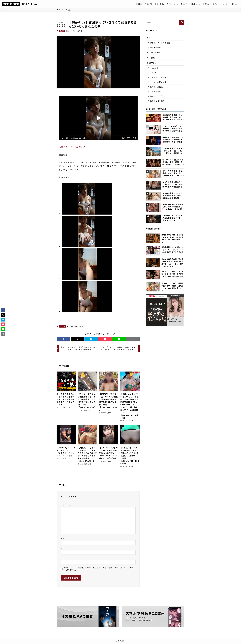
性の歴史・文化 (156, 96)
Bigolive (73, 326)
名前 (63, 538)
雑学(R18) (154, 63)
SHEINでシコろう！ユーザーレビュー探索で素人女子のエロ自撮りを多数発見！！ (172, 128)
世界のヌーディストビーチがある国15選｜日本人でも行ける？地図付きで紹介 (172, 150)
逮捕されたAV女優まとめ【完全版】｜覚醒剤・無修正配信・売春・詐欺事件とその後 (172, 139)
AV (150, 37)
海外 (81, 326)
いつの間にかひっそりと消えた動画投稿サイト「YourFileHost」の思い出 (172, 218)
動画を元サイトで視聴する (72, 147)
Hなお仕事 (154, 68)
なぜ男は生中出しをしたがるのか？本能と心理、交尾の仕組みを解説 (172, 195)
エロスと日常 (155, 52)
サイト (64, 558)
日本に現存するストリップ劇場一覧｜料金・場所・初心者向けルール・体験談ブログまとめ (172, 117)
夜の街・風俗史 (156, 87)
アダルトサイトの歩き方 (160, 43)
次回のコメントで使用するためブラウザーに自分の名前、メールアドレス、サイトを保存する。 (98, 568)
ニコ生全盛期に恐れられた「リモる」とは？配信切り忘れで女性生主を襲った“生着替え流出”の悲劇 (172, 184)
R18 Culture (29, 4)
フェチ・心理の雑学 (158, 82)
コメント (66, 505)
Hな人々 (153, 72)
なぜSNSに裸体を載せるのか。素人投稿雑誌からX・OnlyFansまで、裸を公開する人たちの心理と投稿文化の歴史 (173, 206)
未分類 (62, 31)
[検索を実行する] (181, 22)
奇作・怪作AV (156, 47)
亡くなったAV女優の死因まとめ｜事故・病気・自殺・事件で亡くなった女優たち (172, 162)
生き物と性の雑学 (157, 101)
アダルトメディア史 (158, 77)
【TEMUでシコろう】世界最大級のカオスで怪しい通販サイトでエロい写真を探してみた (172, 173)
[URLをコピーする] (133, 339)
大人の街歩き (155, 91)
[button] (63, 339)
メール (64, 548)
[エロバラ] (11, 4)
